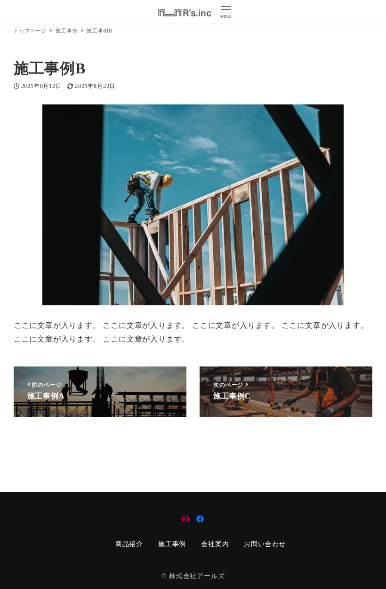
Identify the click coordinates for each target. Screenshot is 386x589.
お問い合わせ (265, 544)
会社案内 (215, 544)
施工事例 (172, 544)
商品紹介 (129, 544)
